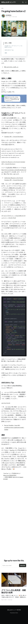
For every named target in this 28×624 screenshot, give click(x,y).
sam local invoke (5, 403)
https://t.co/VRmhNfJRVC (9, 475)
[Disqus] (14, 503)
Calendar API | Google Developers (13, 136)
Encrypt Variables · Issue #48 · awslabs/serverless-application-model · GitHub (14, 427)
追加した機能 (8, 43)
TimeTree (12, 450)
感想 (6, 53)
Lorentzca (8, 15)
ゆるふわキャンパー (8, 2)
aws (2, 8)
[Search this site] (23, 2)
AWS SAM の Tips (9, 50)
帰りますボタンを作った (11, 67)
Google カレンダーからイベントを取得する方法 (13, 46)
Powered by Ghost (14, 612)
